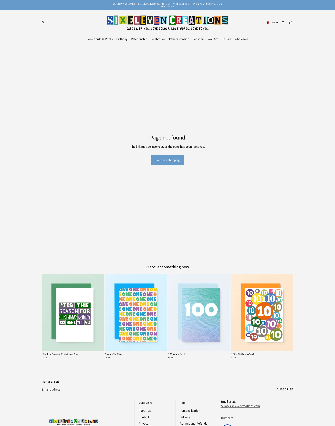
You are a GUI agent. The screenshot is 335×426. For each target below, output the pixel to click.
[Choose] (98, 346)
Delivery (185, 417)
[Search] (43, 22)
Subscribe (285, 389)
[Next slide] (98, 313)
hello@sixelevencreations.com (240, 406)
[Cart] (291, 22)
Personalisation (190, 411)
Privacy (143, 423)
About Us (145, 411)
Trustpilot (227, 418)
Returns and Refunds (193, 423)
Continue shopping (167, 160)
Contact (144, 417)
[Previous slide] (47, 313)
